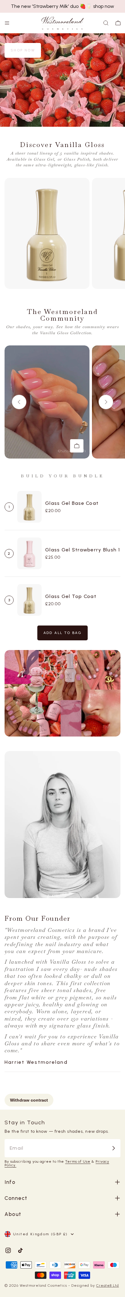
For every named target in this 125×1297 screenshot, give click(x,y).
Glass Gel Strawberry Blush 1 (82, 550)
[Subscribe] (113, 1148)
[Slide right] (106, 402)
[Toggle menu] (7, 23)
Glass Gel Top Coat (70, 596)
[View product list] (76, 445)
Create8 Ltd (107, 1285)
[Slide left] (19, 402)
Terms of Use (78, 1161)
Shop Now (23, 50)
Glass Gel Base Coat (72, 503)
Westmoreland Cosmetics (44, 1285)
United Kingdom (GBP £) (40, 1234)
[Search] (106, 23)
